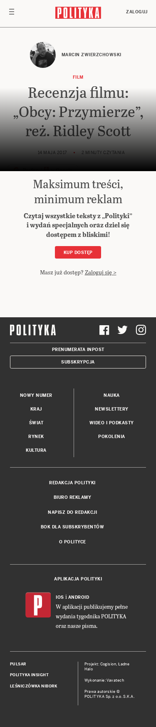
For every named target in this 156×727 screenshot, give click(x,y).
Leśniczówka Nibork (33, 686)
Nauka (112, 395)
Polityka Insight (29, 674)
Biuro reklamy (73, 497)
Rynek (36, 436)
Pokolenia (111, 436)
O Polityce (72, 542)
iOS (60, 597)
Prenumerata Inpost (78, 349)
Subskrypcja (78, 362)
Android (78, 597)
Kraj (36, 409)
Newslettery (112, 409)
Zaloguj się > (100, 272)
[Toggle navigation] (11, 13)
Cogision (108, 664)
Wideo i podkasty (111, 423)
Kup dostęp (78, 252)
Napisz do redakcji (72, 512)
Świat (36, 423)
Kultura (36, 450)
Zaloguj (137, 12)
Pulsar (18, 664)
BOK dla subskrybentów (72, 527)
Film (78, 77)
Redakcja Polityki (72, 482)
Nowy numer (36, 395)
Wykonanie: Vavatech (104, 680)
